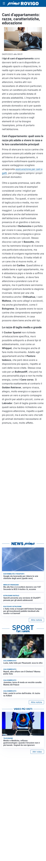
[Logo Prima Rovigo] (23, 3)
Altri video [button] (37, 751)
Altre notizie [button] (36, 620)
